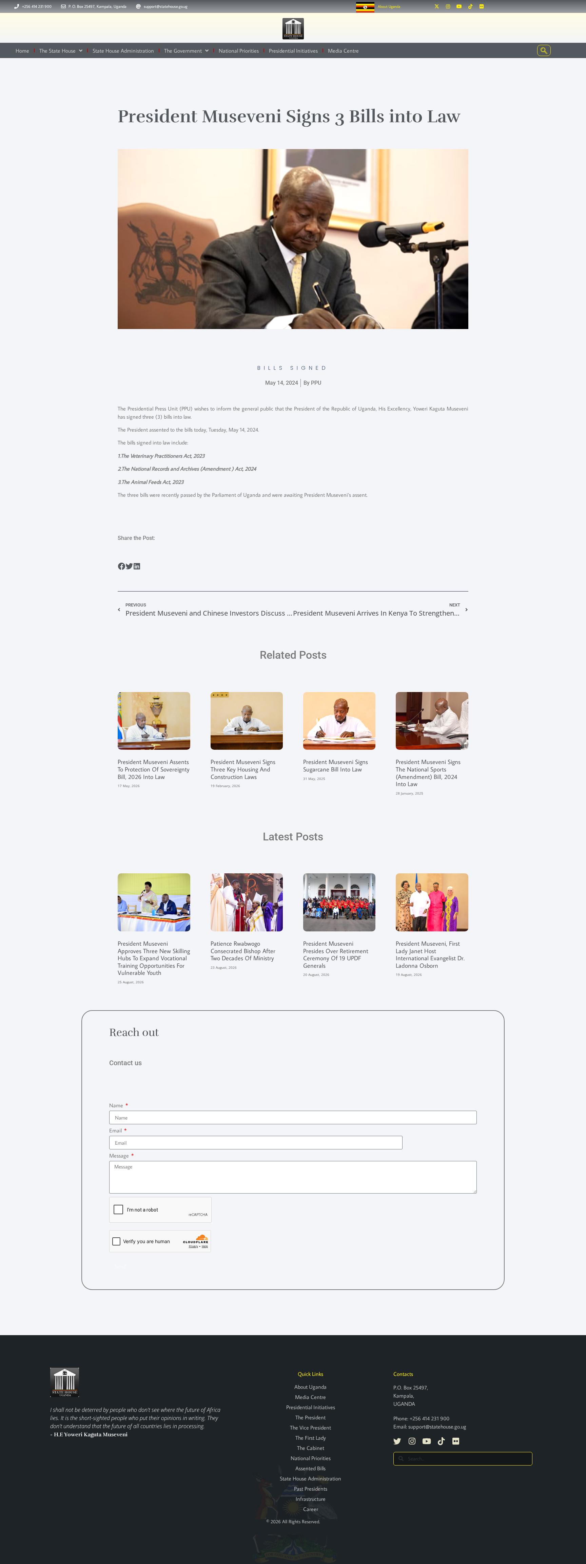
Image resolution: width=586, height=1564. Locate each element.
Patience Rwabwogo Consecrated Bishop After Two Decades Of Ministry (243, 951)
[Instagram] (448, 6)
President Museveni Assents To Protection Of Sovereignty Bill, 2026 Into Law (154, 769)
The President (310, 1417)
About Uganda (389, 6)
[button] (121, 566)
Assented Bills (310, 1468)
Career (310, 1509)
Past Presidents (310, 1488)
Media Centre (343, 50)
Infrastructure (311, 1498)
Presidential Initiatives (293, 50)
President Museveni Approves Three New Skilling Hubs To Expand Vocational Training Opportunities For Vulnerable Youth (154, 958)
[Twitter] (397, 1441)
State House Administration (123, 50)
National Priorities (239, 50)
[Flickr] (481, 6)
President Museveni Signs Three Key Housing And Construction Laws (243, 769)
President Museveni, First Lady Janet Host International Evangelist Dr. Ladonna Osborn (430, 954)
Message (119, 1155)
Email (116, 1130)
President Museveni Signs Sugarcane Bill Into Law (335, 765)
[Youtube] (459, 6)
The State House (57, 50)
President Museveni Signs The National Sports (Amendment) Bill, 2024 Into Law (428, 773)
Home (22, 50)
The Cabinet (310, 1447)
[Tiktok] (470, 6)
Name (116, 1105)
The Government (183, 50)
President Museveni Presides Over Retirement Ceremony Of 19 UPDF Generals (335, 954)
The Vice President (310, 1427)
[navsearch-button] (544, 50)
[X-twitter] (437, 6)
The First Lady (310, 1437)
